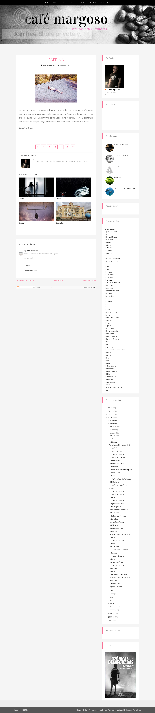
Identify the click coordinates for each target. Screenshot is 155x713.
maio (112, 597)
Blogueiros (109, 240)
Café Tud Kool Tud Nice (117, 516)
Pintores (108, 352)
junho (112, 594)
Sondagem (109, 379)
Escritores (109, 293)
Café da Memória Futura (118, 574)
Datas (107, 269)
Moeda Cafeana (111, 336)
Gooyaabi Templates (133, 710)
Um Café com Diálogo (117, 457)
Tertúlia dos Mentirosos (114, 387)
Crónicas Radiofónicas (113, 261)
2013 (110, 408)
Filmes (107, 299)
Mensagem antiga (89, 280)
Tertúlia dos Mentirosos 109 (119, 510)
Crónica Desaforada (116, 522)
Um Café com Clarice (116, 494)
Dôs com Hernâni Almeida (118, 550)
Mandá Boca (109, 328)
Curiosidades (110, 264)
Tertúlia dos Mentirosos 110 (119, 445)
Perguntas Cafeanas (116, 463)
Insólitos (108, 315)
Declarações (68, 3)
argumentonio (29, 250)
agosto (112, 433)
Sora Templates (90, 710)
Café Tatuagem (114, 460)
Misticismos (109, 334)
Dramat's (108, 280)
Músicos (108, 344)
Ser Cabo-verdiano (112, 371)
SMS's (107, 374)
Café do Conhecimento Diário (124, 188)
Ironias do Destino (112, 317)
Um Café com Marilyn (117, 451)
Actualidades (110, 229)
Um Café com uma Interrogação (120, 470)
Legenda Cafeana (115, 587)
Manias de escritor (112, 331)
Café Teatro (113, 467)
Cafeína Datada (114, 519)
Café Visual (118, 166)
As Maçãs (117, 177)
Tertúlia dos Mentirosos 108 (119, 534)
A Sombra (113, 488)
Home (47, 3)
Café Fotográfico (115, 507)
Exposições (109, 296)
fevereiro (113, 606)
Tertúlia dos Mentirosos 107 (119, 577)
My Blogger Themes (107, 710)
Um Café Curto (114, 448)
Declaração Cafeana (116, 454)
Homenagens (110, 307)
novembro (114, 423)
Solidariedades (110, 377)
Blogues (108, 242)
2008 (110, 617)
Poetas (108, 363)
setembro (113, 430)
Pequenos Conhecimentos (115, 350)
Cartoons (108, 250)
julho (112, 591)
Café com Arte (114, 584)
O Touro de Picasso (121, 155)
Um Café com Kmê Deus (118, 485)
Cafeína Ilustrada (61, 223)
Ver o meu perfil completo (114, 95)
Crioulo (108, 256)
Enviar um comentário (29, 270)
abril (111, 600)
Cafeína (56, 3)
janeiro (112, 610)
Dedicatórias (109, 274)
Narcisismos (109, 347)
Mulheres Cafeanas (112, 339)
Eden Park (109, 285)
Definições (109, 277)
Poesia (107, 360)
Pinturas (108, 355)
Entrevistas (109, 288)
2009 (110, 614)
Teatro (107, 385)
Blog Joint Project (111, 237)
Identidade (113, 581)
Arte (106, 234)
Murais (107, 342)
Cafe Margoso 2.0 (49, 65)
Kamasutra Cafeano (121, 144)
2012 (110, 411)
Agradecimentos (111, 232)
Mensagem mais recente (25, 280)
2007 (110, 620)
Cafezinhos (109, 248)
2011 (110, 414)
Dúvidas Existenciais (112, 283)
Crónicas (81, 3)
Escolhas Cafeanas (112, 291)
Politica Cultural (110, 366)
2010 (110, 417)
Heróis (107, 304)
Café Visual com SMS (116, 531)
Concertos (109, 253)
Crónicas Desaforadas (113, 258)
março (112, 603)
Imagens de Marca (112, 312)
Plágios (107, 358)
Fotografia (109, 301)
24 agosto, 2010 (29, 265)
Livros (107, 323)
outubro (113, 427)
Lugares (108, 326)
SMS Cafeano (114, 436)
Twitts (107, 390)
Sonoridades (110, 382)
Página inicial (58, 280)
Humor (107, 309)
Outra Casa (105, 3)
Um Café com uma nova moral (120, 439)
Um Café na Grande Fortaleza (120, 479)
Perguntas (92, 3)
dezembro (114, 420)
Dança (107, 266)
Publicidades (110, 369)
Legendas (108, 320)
